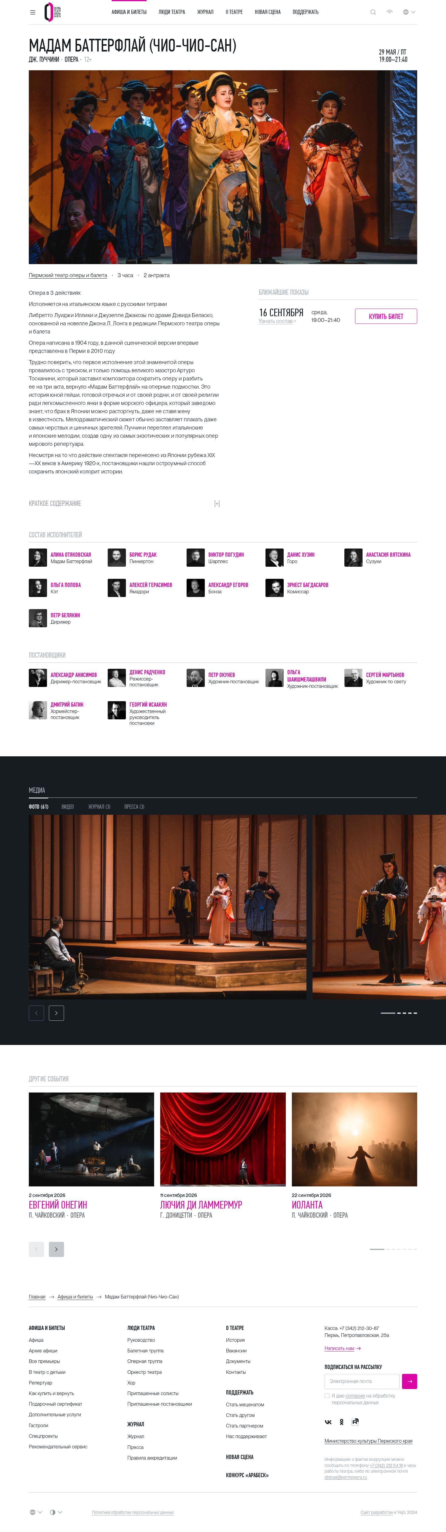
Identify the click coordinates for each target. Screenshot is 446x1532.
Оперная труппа (144, 1361)
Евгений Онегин (58, 1205)
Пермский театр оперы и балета (68, 275)
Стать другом (240, 1415)
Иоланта (307, 1205)
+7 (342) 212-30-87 (359, 1328)
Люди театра (172, 12)
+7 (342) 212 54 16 (386, 1465)
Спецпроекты (43, 1436)
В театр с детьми (47, 1372)
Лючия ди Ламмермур (201, 1205)
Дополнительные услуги (55, 1415)
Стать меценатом (245, 1405)
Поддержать (306, 12)
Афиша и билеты (129, 12)
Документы (238, 1361)
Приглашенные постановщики (159, 1404)
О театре (234, 12)
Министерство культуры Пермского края (369, 1441)
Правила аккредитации (152, 1458)
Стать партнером (244, 1426)
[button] (32, 12)
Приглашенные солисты (152, 1393)
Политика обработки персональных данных (133, 1512)
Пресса (135, 1447)
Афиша (36, 1340)
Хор (131, 1383)
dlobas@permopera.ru (346, 1477)
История (235, 1340)
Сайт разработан (377, 1512)
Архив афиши (43, 1351)
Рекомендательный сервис (58, 1447)
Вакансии (236, 1351)
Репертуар (40, 1383)
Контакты (236, 1372)
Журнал (205, 12)
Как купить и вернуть (51, 1393)
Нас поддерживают (246, 1436)
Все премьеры (44, 1361)
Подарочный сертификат (55, 1404)
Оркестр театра (144, 1372)
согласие (355, 1396)
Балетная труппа (145, 1351)
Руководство (141, 1340)
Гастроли (38, 1425)
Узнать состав (276, 321)
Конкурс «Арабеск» (247, 1475)
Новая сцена (268, 12)
